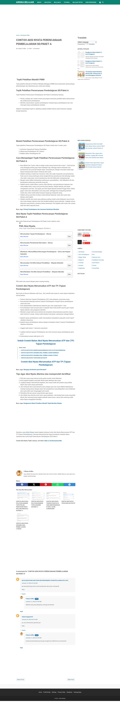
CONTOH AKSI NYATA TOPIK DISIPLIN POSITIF (34, 358)
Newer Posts (20, 679)
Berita (39, 2)
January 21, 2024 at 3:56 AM (33, 601)
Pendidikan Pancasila (98, 260)
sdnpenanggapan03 (27, 616)
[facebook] (22, 484)
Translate (91, 44)
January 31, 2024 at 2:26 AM (33, 638)
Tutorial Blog (95, 268)
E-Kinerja (81, 262)
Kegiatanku (82, 268)
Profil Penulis (46, 692)
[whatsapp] (58, 484)
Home (40, 692)
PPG (93, 254)
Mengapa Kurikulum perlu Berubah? (35, 369)
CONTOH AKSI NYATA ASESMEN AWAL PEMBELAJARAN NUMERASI (40, 352)
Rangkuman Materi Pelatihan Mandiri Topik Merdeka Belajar (43, 403)
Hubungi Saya (77, 692)
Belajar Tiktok (82, 257)
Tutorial (67, 2)
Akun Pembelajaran (84, 254)
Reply (23, 589)
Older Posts (71, 679)
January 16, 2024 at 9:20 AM (29, 583)
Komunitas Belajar (97, 251)
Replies (24, 594)
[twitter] (34, 484)
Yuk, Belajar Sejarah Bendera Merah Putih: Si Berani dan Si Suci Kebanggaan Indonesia (93, 73)
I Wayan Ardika (30, 598)
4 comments (36, 48)
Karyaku (81, 265)
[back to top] (116, 706)
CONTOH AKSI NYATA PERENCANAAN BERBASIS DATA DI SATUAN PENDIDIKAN (43, 350)
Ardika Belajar (25, 2)
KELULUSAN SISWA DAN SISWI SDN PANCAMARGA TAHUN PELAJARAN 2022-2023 (45, 580)
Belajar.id (57, 2)
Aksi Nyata (47, 2)
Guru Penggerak (91, 2)
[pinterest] (46, 484)
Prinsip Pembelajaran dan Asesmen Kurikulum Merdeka (41, 209)
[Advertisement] (60, 19)
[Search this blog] (103, 2)
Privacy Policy (61, 692)
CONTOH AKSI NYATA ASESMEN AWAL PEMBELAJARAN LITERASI (39, 355)
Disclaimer (69, 692)
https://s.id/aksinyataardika (53, 441)
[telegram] (69, 484)
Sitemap (54, 692)
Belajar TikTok (78, 2)
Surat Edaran (95, 262)
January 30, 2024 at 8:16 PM (29, 619)
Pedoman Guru (96, 257)
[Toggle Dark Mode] (100, 2)
